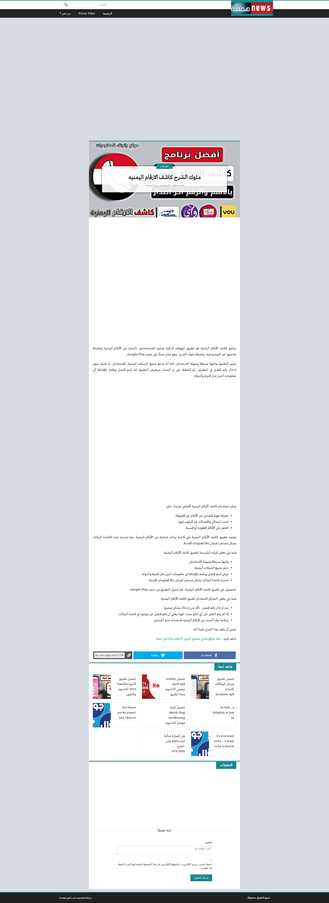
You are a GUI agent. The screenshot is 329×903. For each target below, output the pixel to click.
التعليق (208, 842)
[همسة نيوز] (252, 8)
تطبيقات (164, 166)
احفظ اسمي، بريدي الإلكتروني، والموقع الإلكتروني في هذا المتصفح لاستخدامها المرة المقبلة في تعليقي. (165, 866)
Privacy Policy (87, 13)
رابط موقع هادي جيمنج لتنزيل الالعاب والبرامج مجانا (188, 639)
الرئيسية (107, 13)
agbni (176, 185)
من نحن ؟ (65, 13)
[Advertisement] (164, 79)
